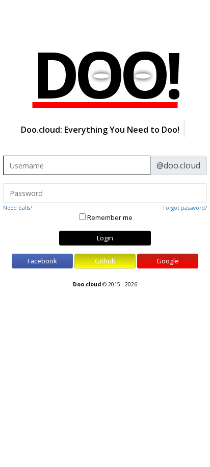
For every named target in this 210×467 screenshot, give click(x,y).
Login (105, 237)
